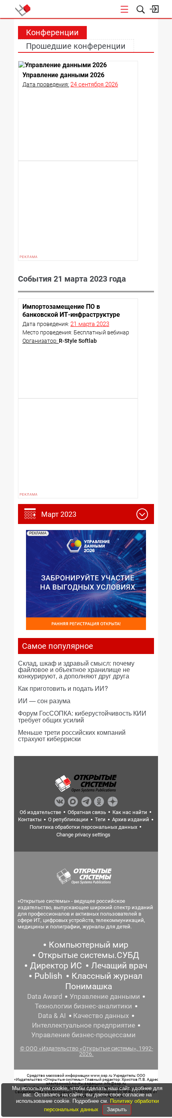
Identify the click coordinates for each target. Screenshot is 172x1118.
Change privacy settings (83, 835)
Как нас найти (129, 812)
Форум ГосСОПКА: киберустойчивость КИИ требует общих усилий (82, 716)
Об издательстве (40, 812)
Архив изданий (130, 819)
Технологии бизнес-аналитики (83, 1006)
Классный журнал (107, 976)
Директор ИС (56, 965)
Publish (48, 976)
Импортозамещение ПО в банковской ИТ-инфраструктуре (71, 310)
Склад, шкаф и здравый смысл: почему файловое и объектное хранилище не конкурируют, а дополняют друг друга (76, 669)
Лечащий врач (119, 965)
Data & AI (52, 1016)
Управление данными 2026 (63, 75)
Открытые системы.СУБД (88, 955)
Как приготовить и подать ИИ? (63, 688)
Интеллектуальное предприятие (83, 1025)
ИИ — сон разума (44, 700)
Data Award (44, 996)
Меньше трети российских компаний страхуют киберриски (72, 735)
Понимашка (88, 986)
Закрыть (117, 1109)
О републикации (68, 819)
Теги (100, 819)
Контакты (30, 819)
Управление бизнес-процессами (83, 1035)
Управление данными (105, 996)
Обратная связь (87, 812)
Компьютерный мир (88, 945)
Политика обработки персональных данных (83, 827)
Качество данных (101, 1016)
